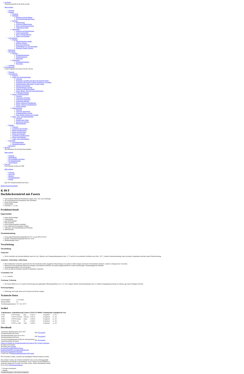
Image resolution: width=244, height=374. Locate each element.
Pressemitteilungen (14, 177)
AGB (27, 353)
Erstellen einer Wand (22, 120)
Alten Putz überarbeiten (23, 111)
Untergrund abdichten (22, 101)
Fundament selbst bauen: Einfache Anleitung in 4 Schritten (33, 82)
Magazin (11, 176)
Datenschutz (22, 353)
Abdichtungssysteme (22, 27)
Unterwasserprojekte (22, 33)
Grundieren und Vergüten (20, 128)
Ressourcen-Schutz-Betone (24, 17)
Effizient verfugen (21, 43)
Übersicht (11, 10)
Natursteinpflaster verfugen (24, 87)
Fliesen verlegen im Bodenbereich (26, 104)
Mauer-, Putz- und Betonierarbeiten (22, 116)
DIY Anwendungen (16, 350)
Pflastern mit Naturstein (23, 86)
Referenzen (11, 50)
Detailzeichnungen (21, 57)
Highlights (15, 15)
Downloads (11, 52)
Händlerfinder (12, 157)
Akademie (11, 65)
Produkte (11, 12)
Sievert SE (11, 174)
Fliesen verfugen (21, 106)
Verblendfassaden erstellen (24, 41)
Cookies (31, 353)
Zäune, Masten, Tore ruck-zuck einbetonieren (29, 91)
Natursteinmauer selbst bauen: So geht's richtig (30, 84)
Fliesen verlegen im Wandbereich (26, 103)
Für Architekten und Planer (16, 159)
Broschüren (19, 58)
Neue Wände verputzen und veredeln (27, 115)
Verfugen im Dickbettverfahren (25, 89)
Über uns (7, 164)
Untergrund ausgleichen (23, 99)
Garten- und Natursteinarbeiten (21, 77)
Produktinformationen (22, 55)
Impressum (15, 353)
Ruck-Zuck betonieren (23, 45)
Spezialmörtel (14, 186)
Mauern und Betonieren (19, 130)
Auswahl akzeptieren (7, 372)
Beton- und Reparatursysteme (25, 26)
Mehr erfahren (9, 7)
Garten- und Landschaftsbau (20, 139)
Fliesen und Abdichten (19, 137)
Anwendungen (12, 38)
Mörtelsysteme (20, 22)
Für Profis (8, 2)
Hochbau (15, 21)
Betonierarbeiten (21, 123)
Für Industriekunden (14, 161)
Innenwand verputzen (22, 122)
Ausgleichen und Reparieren (20, 135)
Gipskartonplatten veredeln (24, 113)
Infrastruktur (16, 29)
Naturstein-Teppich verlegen (24, 48)
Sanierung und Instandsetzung (25, 31)
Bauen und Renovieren (19, 132)
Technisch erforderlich (9, 368)
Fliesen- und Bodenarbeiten (20, 94)
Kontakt (10, 179)
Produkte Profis (5, 350)
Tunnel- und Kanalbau (23, 36)
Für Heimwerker (10, 67)
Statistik (5, 370)
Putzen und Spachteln (18, 134)
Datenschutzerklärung (15, 365)
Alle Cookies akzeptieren (21, 372)
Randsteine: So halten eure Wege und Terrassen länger (32, 80)
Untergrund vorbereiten (23, 98)
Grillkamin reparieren (22, 92)
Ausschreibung (12, 162)
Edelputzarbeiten (17, 108)
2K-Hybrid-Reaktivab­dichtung (25, 19)
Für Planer (20, 348)
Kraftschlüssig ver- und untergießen (26, 46)
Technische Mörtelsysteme (24, 24)
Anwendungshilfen (18, 142)
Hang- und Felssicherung (23, 34)
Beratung (7, 147)
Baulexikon (11, 146)
